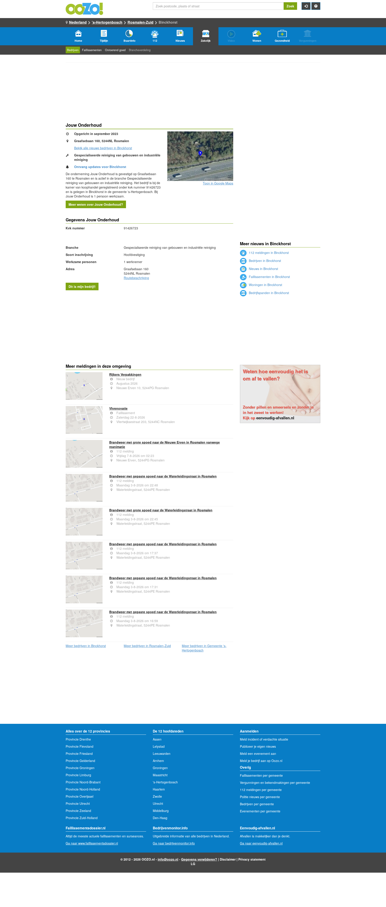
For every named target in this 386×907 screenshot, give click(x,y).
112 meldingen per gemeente (261, 789)
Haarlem (159, 789)
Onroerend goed (115, 50)
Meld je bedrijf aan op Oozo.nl (261, 760)
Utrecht (158, 803)
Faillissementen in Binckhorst (269, 276)
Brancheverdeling (140, 50)
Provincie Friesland (79, 753)
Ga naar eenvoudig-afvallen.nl (261, 843)
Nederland (78, 22)
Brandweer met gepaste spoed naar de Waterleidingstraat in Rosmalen (163, 476)
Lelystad (159, 746)
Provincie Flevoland (79, 746)
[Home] (85, 8)
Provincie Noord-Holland (83, 789)
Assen (157, 739)
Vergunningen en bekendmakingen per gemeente (275, 782)
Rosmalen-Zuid (140, 22)
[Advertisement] (149, 326)
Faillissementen (92, 50)
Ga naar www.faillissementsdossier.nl (92, 843)
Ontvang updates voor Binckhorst (100, 166)
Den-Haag (160, 818)
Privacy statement (252, 859)
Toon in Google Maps (218, 183)
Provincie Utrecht (78, 803)
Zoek (290, 6)
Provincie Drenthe (78, 739)
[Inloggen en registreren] (306, 6)
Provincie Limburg (78, 775)
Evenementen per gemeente (260, 811)
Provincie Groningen (80, 768)
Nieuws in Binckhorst (263, 268)
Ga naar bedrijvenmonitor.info (174, 843)
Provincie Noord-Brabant (83, 782)
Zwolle (157, 796)
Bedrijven (73, 50)
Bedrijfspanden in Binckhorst (268, 293)
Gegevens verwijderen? (199, 859)
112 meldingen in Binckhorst (268, 252)
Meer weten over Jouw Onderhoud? (96, 204)
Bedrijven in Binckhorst (264, 260)
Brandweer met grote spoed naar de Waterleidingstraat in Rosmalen (160, 510)
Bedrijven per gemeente (257, 804)
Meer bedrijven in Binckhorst (86, 645)
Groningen (160, 768)
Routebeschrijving (136, 278)
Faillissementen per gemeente (261, 775)
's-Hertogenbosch (107, 22)
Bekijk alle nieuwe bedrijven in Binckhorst (103, 148)
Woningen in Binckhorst (265, 284)
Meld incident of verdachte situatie (264, 739)
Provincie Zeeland (78, 810)
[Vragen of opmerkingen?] (315, 6)
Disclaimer (228, 859)
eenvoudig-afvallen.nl (275, 417)
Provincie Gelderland (80, 760)
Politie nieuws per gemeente (260, 797)
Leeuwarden (161, 753)
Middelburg (161, 810)
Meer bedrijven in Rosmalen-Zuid (147, 645)
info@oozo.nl (168, 859)
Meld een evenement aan (258, 753)
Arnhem (158, 760)
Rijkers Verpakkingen (125, 374)
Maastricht (160, 775)
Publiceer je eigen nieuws (258, 746)
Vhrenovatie (118, 408)
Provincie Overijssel (79, 796)
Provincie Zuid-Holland (82, 818)
